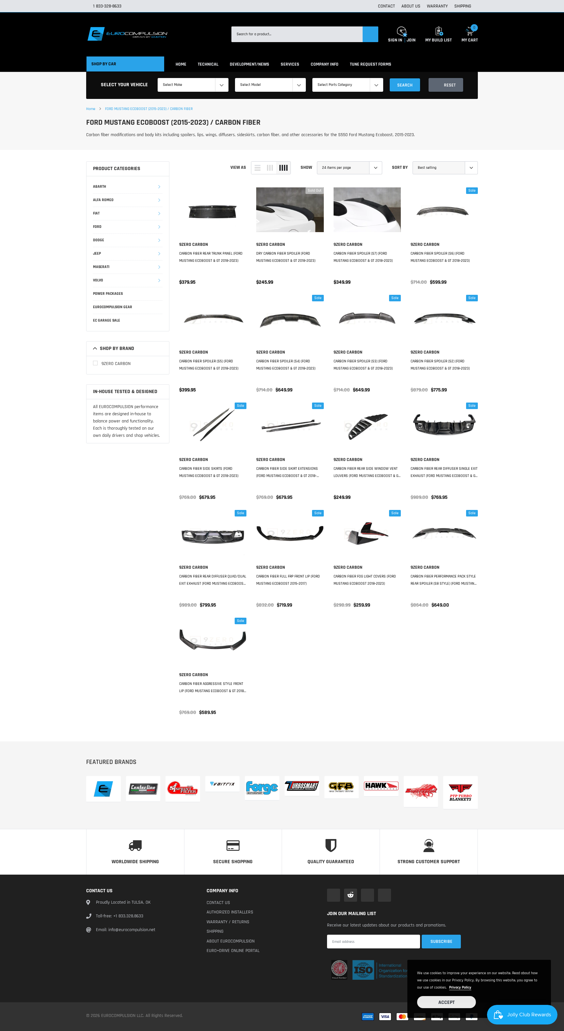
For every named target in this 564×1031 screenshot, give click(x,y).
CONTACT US (218, 903)
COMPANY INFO (324, 64)
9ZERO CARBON (116, 364)
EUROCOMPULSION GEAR (112, 307)
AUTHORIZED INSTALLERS (230, 912)
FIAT (96, 213)
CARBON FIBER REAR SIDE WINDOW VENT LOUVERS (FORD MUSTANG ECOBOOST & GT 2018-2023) (367, 473)
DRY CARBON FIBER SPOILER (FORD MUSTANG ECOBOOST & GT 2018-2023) (285, 257)
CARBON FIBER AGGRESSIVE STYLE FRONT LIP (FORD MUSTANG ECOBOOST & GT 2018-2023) (212, 688)
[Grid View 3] (270, 168)
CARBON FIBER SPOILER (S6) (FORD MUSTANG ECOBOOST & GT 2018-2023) (440, 257)
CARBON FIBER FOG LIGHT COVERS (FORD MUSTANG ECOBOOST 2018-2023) (365, 580)
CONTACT (386, 6)
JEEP (97, 253)
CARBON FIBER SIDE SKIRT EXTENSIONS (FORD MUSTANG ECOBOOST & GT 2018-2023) (287, 473)
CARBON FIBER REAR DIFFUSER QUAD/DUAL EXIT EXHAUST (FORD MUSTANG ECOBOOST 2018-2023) (212, 580)
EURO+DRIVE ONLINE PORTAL (233, 951)
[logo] (127, 34)
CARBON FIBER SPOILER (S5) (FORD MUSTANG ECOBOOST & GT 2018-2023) (208, 365)
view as (238, 167)
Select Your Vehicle (124, 84)
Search (405, 85)
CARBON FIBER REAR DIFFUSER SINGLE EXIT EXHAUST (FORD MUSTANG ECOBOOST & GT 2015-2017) (444, 473)
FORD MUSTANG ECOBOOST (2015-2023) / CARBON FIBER (149, 108)
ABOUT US (410, 6)
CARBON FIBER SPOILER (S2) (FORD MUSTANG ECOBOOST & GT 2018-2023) (440, 365)
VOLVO (98, 280)
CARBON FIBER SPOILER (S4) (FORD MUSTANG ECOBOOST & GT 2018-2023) (285, 365)
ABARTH (99, 186)
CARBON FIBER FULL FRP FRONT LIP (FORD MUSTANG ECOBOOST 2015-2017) (288, 580)
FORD (97, 226)
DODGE (98, 240)
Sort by (400, 167)
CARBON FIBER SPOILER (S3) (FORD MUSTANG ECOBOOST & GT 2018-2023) (363, 365)
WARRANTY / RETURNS (228, 922)
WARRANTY (437, 6)
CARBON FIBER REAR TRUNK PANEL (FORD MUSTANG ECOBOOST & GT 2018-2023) (211, 257)
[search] (370, 34)
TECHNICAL (208, 64)
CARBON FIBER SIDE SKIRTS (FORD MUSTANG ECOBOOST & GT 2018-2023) (208, 472)
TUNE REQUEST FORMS (370, 64)
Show (306, 167)
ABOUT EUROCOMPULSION (231, 941)
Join (411, 40)
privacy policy (460, 987)
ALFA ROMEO (103, 200)
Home (90, 108)
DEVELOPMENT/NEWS (249, 64)
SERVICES (290, 64)
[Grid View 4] (283, 168)
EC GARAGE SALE (106, 320)
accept (446, 1002)
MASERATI (101, 266)
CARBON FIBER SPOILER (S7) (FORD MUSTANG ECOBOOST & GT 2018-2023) (363, 257)
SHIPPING (462, 6)
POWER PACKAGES (108, 293)
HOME (181, 64)
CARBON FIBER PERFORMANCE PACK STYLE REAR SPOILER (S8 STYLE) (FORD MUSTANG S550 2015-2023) (443, 580)
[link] (212, 211)
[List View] (257, 168)
